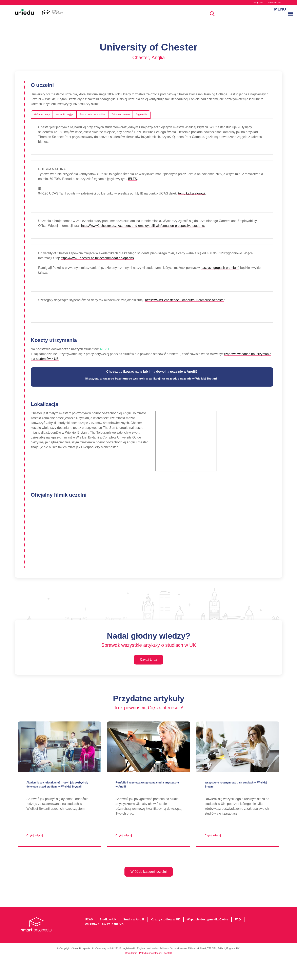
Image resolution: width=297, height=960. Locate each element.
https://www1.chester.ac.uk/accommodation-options (97, 258)
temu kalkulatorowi (191, 193)
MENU (278, 9)
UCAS (89, 919)
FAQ (238, 919)
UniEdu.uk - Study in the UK (104, 923)
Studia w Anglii (133, 919)
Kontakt (168, 953)
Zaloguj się (258, 2)
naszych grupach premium (219, 267)
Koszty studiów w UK (165, 919)
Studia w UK (108, 919)
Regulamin (131, 953)
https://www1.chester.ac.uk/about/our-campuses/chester (184, 300)
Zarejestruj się (274, 2)
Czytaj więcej (34, 835)
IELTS (132, 179)
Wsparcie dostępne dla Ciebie (207, 919)
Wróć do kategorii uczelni (149, 871)
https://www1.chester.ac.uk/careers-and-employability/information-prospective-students (143, 225)
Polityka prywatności (150, 953)
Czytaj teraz (148, 659)
